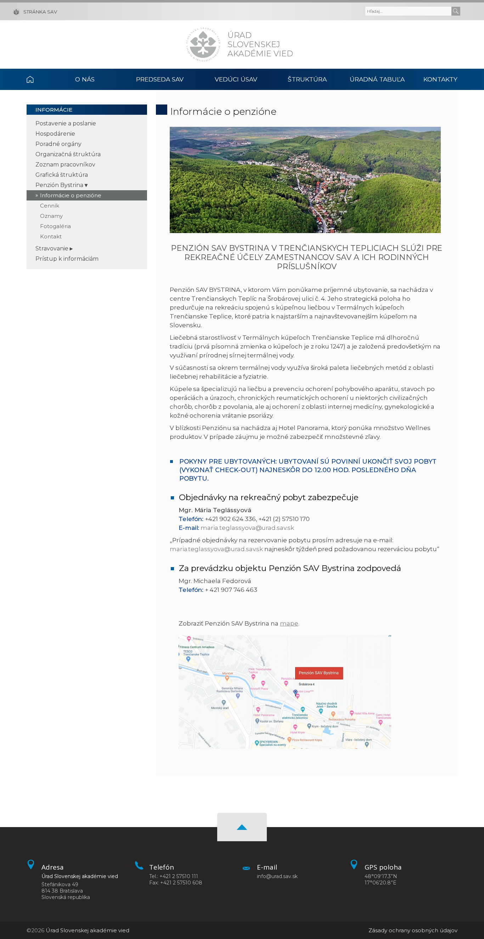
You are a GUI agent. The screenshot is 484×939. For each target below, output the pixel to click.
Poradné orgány (58, 144)
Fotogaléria (55, 226)
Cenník (49, 205)
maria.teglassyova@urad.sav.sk (247, 527)
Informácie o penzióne (70, 195)
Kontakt (51, 236)
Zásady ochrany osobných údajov (412, 930)
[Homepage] (203, 44)
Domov (38, 79)
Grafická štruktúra (61, 174)
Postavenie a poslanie (65, 123)
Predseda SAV (160, 79)
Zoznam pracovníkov (65, 164)
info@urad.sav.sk (277, 876)
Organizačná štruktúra (68, 154)
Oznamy (51, 216)
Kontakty (440, 79)
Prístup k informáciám (67, 258)
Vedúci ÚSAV (236, 79)
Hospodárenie (55, 133)
